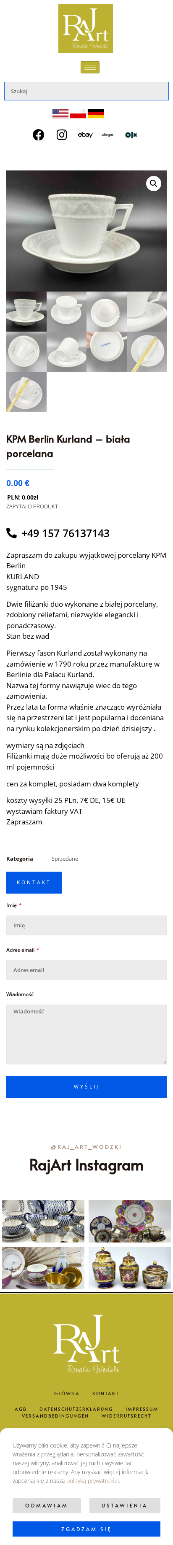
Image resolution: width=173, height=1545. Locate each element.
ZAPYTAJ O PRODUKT (32, 506)
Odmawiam (46, 1505)
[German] (95, 114)
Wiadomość (20, 994)
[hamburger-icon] (90, 67)
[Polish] (78, 114)
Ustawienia (125, 1505)
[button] (153, 183)
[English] (60, 114)
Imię (12, 905)
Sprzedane (65, 858)
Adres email (21, 950)
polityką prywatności (92, 1481)
